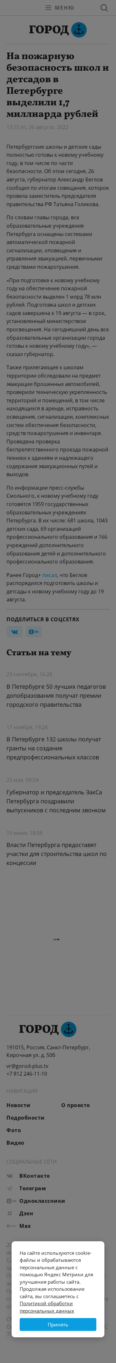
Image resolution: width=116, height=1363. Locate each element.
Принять (58, 1324)
